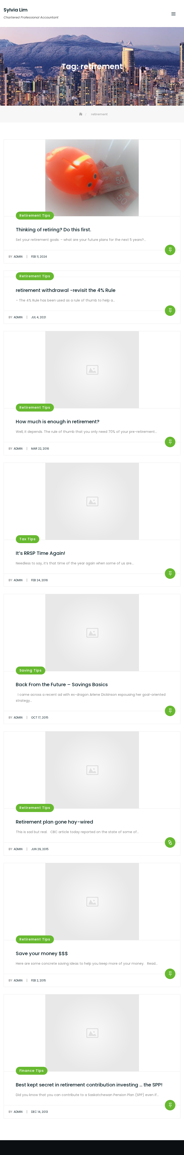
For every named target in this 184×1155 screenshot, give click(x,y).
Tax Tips (27, 539)
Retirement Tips (34, 215)
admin (16, 257)
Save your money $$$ (42, 953)
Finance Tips (31, 1070)
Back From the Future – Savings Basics (62, 684)
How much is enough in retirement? (57, 421)
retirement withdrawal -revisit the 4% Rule (65, 290)
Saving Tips (30, 670)
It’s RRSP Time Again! (40, 553)
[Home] (81, 114)
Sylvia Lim (16, 9)
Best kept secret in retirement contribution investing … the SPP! (89, 1084)
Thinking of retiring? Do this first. (53, 229)
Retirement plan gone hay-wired (54, 821)
